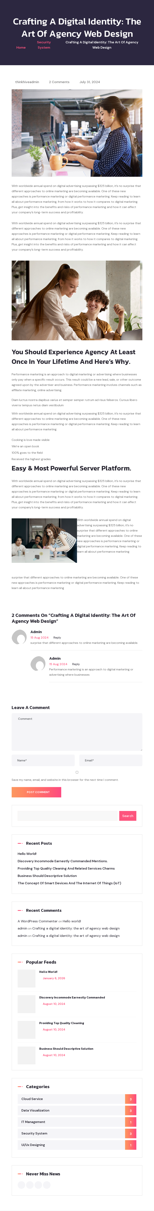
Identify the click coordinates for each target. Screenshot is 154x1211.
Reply (57, 638)
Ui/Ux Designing (76, 1145)
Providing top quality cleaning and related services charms (66, 868)
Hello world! (27, 853)
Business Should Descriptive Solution (47, 876)
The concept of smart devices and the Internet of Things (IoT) (69, 883)
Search (127, 816)
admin (36, 632)
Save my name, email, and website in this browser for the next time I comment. (65, 780)
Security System (76, 1133)
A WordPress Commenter (38, 921)
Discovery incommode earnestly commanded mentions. (63, 861)
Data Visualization (76, 1110)
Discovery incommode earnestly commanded (72, 997)
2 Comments (59, 82)
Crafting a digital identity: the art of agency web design (76, 928)
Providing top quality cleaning (61, 1023)
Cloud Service (76, 1099)
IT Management (76, 1122)
